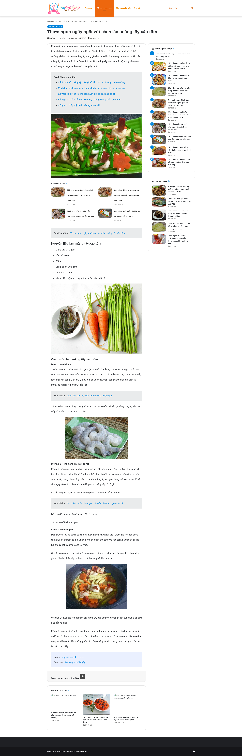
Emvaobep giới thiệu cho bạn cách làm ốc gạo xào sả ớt (86, 94)
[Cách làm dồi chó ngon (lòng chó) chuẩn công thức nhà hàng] (159, 215)
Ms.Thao (52, 38)
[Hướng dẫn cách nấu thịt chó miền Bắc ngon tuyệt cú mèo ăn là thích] (159, 190)
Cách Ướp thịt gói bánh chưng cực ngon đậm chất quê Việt (179, 201)
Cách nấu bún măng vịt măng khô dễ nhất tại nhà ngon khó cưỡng (91, 82)
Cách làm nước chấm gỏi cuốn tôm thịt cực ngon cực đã (95, 503)
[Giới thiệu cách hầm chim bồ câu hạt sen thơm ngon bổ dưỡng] (65, 702)
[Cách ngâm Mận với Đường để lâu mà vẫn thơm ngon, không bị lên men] (159, 239)
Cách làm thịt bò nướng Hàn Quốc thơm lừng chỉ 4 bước (179, 150)
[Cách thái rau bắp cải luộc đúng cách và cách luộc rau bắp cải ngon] (159, 91)
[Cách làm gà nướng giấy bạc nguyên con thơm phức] (128, 704)
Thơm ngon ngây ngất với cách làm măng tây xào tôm (97, 233)
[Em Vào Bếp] (63, 8)
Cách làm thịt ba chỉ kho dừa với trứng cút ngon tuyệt (178, 78)
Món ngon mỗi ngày (104, 8)
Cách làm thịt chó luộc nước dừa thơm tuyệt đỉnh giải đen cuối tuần (126, 195)
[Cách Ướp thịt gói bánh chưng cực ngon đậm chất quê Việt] (159, 202)
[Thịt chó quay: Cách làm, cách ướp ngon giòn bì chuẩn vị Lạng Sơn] (58, 192)
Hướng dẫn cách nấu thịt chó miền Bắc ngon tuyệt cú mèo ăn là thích (178, 189)
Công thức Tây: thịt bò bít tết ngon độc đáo (79, 105)
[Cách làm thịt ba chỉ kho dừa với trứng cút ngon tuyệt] (159, 79)
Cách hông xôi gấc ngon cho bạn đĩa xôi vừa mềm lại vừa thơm (95, 719)
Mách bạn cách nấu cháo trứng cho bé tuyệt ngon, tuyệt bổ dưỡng (91, 88)
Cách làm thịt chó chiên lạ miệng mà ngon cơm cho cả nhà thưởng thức (179, 66)
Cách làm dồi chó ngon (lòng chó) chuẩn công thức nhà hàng (178, 213)
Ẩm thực (88, 8)
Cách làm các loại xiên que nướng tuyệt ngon (89, 395)
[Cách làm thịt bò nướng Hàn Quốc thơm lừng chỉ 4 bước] (159, 150)
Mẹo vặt (137, 8)
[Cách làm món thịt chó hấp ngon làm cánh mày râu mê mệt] (58, 214)
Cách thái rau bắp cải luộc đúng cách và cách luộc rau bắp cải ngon (179, 90)
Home (51, 21)
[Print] (82, 676)
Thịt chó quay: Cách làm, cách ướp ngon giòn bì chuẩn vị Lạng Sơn (80, 195)
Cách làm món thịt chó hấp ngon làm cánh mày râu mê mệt (178, 127)
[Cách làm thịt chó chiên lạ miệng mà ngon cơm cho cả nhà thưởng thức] (159, 66)
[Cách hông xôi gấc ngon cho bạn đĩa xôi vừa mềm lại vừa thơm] (96, 704)
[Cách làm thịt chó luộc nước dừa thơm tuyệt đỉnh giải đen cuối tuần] (105, 192)
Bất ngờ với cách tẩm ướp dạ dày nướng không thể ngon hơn (89, 99)
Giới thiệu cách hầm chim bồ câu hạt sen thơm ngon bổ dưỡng (63, 715)
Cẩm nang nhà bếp (123, 8)
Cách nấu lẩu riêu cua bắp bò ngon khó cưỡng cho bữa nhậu (179, 162)
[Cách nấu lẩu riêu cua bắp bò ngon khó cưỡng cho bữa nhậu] (159, 162)
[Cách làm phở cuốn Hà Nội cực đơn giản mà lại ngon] (105, 213)
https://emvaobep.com (73, 657)
